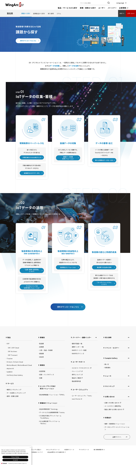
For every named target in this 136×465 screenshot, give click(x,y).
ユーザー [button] (101, 8)
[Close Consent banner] (30, 447)
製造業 (10, 13)
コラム (59, 13)
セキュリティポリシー (52, 449)
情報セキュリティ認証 (34, 449)
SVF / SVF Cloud (13, 348)
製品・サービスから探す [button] (67, 8)
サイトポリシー (83, 449)
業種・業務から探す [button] (88, 8)
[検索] (108, 3)
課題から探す (25, 13)
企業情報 (122, 8)
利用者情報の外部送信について (32, 452)
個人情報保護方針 (98, 449)
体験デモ (122, 13)
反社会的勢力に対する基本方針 (55, 452)
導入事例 (51, 13)
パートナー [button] (112, 8)
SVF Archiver (12, 351)
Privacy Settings (15, 457)
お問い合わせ (131, 13)
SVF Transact (12, 355)
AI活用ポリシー (68, 449)
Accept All (15, 460)
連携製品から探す (39, 13)
